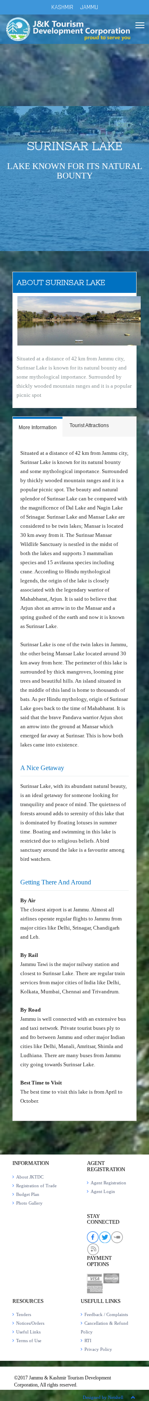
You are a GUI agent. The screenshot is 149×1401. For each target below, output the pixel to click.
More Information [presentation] (38, 427)
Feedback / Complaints (106, 1314)
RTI (87, 1340)
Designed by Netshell (103, 1397)
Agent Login (103, 1191)
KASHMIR (62, 7)
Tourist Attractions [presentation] (89, 425)
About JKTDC (29, 1176)
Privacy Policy (98, 1349)
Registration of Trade (36, 1185)
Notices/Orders (30, 1323)
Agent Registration (108, 1182)
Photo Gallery (29, 1203)
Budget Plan (27, 1194)
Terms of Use (28, 1340)
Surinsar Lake (74, 145)
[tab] (37, 427)
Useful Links (28, 1331)
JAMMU (89, 7)
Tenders (23, 1314)
